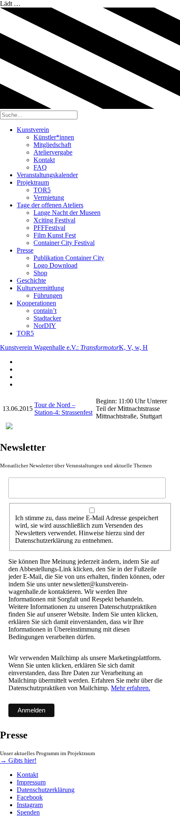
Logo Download (55, 265)
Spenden (28, 812)
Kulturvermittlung (40, 288)
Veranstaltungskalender (47, 174)
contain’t (45, 310)
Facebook (30, 797)
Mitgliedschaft (52, 144)
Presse (25, 250)
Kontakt (44, 159)
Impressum (31, 782)
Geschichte (31, 280)
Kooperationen (36, 303)
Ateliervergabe (52, 152)
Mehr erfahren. (130, 687)
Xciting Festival (54, 220)
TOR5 (42, 189)
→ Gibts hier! (18, 760)
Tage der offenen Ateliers (50, 205)
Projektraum (33, 182)
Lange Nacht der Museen (66, 212)
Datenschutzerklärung (46, 789)
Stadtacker (47, 318)
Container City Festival (64, 242)
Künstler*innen (53, 137)
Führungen (47, 295)
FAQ (40, 167)
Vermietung (48, 197)
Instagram (30, 804)
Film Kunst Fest (54, 235)
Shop (40, 272)
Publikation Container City (68, 257)
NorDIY (44, 325)
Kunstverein (33, 129)
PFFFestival (49, 227)
